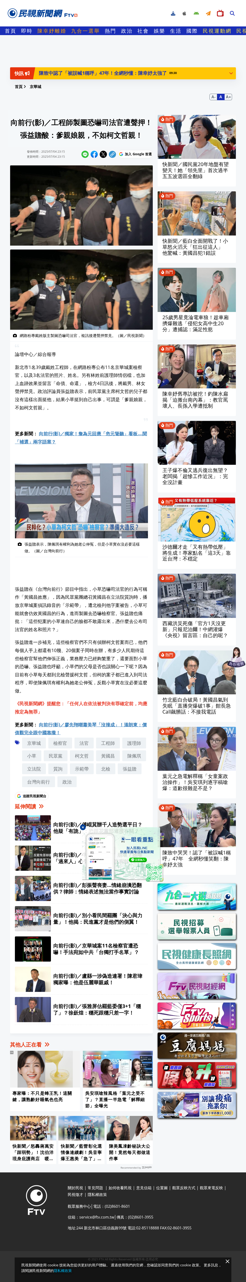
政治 (127, 30)
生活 (176, 30)
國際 (192, 30)
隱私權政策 (63, 1270)
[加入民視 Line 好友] (123, 854)
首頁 (10, 30)
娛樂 (159, 30)
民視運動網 (217, 30)
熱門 (110, 30)
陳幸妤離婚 (51, 30)
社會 (143, 30)
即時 (27, 30)
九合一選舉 (85, 30)
